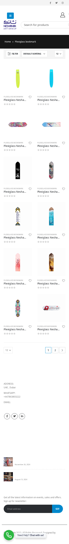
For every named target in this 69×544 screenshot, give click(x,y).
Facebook (7, 416)
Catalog (7, 443)
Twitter (14, 416)
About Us (8, 434)
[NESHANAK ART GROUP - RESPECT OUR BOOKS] (11, 24)
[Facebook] (50, 2)
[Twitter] (56, 2)
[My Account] (62, 14)
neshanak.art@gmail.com (17, 405)
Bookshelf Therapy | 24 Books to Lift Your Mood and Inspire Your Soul (39, 460)
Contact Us (9, 438)
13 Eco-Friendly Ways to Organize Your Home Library (38, 475)
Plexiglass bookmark (13, 97)
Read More (25, 70)
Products (8, 430)
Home (8, 41)
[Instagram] (62, 2)
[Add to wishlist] (30, 97)
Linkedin (22, 416)
